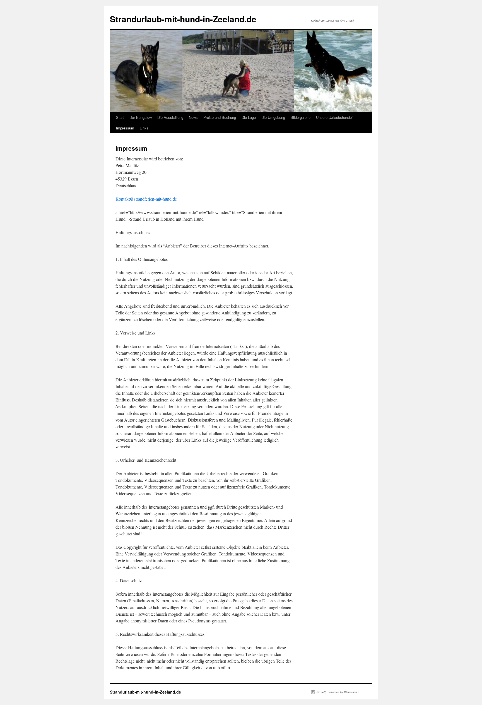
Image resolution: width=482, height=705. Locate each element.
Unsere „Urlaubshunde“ (334, 117)
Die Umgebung (273, 117)
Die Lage (249, 117)
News (193, 117)
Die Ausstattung (170, 117)
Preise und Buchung (219, 117)
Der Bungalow (140, 117)
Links (144, 128)
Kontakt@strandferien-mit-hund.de (146, 199)
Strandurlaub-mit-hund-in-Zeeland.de (183, 19)
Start (120, 117)
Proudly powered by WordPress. (338, 692)
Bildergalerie (300, 117)
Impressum (125, 128)
